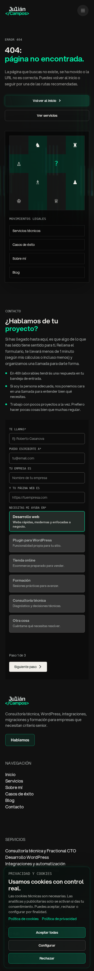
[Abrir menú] (82, 10)
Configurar (47, 945)
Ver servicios (47, 115)
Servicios (14, 781)
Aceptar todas (47, 932)
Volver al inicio (44, 100)
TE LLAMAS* (17, 429)
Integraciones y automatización (35, 864)
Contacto (14, 807)
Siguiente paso (25, 666)
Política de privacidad (59, 918)
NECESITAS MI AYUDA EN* (27, 507)
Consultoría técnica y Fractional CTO (40, 851)
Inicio (10, 774)
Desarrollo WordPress (27, 857)
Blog (16, 272)
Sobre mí (19, 258)
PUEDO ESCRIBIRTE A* (25, 449)
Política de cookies (23, 918)
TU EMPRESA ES (20, 468)
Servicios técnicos (26, 230)
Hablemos (20, 740)
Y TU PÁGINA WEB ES (24, 488)
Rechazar (47, 958)
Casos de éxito (24, 244)
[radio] (47, 521)
